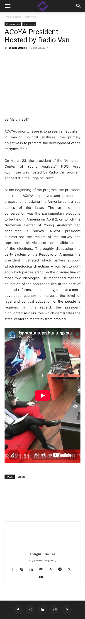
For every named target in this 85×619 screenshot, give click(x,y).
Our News (31, 17)
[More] (72, 502)
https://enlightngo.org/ (42, 560)
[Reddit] (54, 609)
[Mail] (42, 569)
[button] (78, 6)
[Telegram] (50, 502)
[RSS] (52, 569)
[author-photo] (42, 548)
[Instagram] (23, 569)
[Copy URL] (40, 502)
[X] (29, 502)
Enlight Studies (18, 47)
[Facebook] (9, 502)
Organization (13, 17)
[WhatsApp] (61, 502)
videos (21, 476)
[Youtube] (42, 577)
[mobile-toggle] (7, 6)
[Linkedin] (19, 502)
